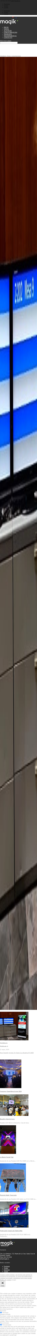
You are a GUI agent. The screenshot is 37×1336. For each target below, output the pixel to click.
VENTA (6, 29)
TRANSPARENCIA (10, 36)
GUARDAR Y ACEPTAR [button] (8, 1335)
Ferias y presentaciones (14, 56)
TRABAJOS (8, 34)
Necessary (5, 1312)
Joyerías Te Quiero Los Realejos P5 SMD (21, 1053)
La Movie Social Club (6, 1157)
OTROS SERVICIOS (10, 32)
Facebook (7, 1266)
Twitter (6, 1268)
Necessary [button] (3, 1311)
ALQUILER (8, 31)
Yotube (6, 1271)
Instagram (7, 1270)
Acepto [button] (14, 1280)
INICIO (6, 27)
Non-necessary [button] (4, 1323)
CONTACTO (8, 37)
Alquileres (3, 56)
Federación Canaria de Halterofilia (11, 1231)
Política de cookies (5, 1280)
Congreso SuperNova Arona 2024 (11, 1091)
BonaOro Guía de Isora (7, 1119)
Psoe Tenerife (4, 1053)
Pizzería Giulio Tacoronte (8, 1195)
